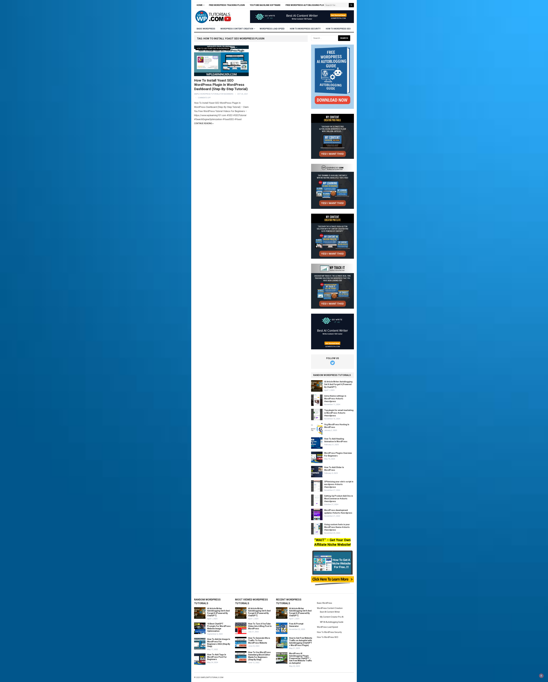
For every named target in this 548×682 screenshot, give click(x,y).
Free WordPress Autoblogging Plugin (306, 5)
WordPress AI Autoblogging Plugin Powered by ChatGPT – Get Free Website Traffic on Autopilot (300, 658)
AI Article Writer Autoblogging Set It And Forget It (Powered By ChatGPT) (338, 384)
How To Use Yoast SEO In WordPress (213, 49)
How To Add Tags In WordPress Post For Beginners (217, 657)
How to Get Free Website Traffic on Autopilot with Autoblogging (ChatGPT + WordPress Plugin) (300, 641)
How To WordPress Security (305, 29)
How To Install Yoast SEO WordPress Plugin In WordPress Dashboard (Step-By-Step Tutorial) (221, 84)
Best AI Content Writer (330, 612)
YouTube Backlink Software (265, 5)
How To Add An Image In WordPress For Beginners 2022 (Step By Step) (218, 642)
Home (200, 5)
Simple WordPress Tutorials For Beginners (213, 94)
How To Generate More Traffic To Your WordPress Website (259, 640)
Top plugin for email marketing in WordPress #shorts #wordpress (338, 413)
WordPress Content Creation (236, 29)
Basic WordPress (206, 29)
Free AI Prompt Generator (296, 625)
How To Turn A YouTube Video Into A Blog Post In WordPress (260, 626)
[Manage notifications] (541, 675)
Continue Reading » (203, 123)
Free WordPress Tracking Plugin (227, 5)
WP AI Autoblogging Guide (331, 622)
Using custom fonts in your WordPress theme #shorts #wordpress (337, 527)
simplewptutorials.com (212, 677)
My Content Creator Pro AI (331, 617)
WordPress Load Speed (272, 29)
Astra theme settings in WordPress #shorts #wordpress (335, 398)
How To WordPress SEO (338, 29)
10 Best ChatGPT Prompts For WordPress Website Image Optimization (219, 627)
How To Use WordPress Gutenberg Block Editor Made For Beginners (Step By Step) (259, 656)
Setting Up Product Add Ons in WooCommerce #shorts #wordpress (338, 498)
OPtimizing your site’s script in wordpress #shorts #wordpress (338, 484)
